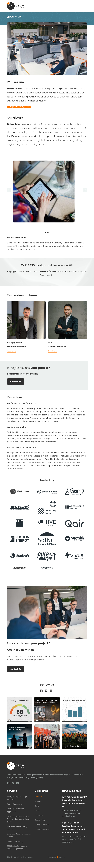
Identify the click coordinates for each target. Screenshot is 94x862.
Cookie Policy (40, 820)
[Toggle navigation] (85, 6)
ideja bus (62, 857)
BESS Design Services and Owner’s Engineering (17, 847)
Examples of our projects (19, 107)
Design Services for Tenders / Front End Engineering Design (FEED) (18, 819)
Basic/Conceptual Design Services (17, 798)
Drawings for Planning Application (15, 810)
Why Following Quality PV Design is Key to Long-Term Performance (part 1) (74, 802)
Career (37, 811)
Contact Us (15, 382)
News (37, 806)
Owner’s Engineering (15, 841)
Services (38, 801)
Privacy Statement (42, 824)
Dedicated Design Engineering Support (19, 835)
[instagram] (46, 690)
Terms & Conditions (42, 829)
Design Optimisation (15, 804)
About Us (38, 797)
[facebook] (41, 690)
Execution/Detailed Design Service (17, 828)
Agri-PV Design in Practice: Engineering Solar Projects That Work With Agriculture (73, 827)
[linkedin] (51, 690)
